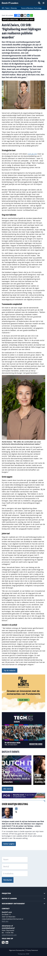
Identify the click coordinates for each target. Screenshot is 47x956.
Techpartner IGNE (23, 954)
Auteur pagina (8, 844)
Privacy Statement (32, 950)
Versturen (7, 880)
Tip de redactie (9, 670)
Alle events (7, 789)
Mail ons (5, 921)
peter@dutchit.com (9, 935)
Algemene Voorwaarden (17, 950)
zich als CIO (32, 154)
